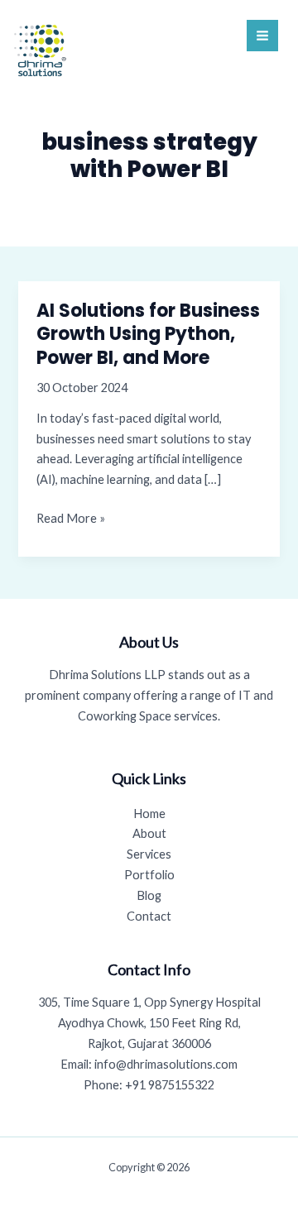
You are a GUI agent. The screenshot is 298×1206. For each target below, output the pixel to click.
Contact (149, 916)
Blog (149, 895)
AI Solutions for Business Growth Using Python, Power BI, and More (148, 334)
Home (149, 813)
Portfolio (149, 875)
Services (149, 854)
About (149, 833)
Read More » (70, 519)
